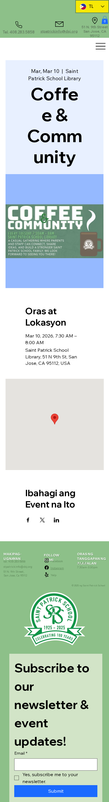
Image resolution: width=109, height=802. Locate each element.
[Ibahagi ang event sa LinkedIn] (56, 520)
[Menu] (100, 46)
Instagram (57, 568)
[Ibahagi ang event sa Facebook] (28, 520)
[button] (104, 20)
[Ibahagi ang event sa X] (42, 520)
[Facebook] (46, 567)
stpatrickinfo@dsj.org (59, 31)
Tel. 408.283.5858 (19, 32)
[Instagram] (46, 560)
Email (20, 753)
